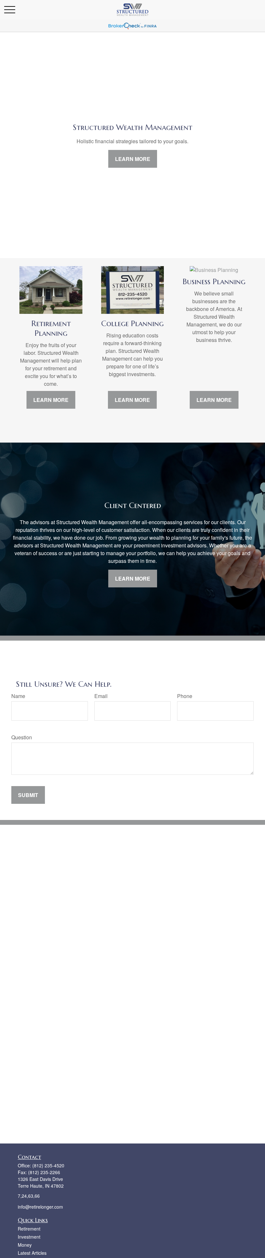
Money (25, 1245)
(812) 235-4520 (48, 1165)
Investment (29, 1236)
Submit (28, 795)
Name (18, 696)
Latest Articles (32, 1253)
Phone (184, 696)
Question (21, 737)
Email (101, 696)
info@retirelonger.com (40, 1206)
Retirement (29, 1228)
